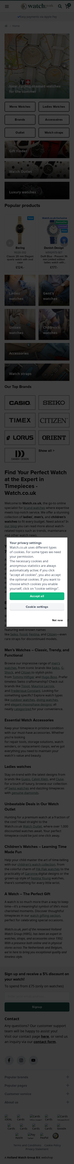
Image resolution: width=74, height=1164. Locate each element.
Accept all (37, 596)
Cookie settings (37, 607)
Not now (57, 620)
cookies (18, 552)
